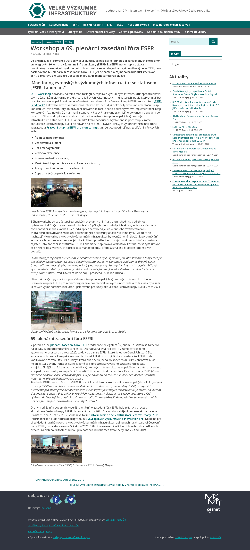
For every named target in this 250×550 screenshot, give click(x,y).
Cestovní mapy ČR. (115, 519)
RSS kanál (46, 508)
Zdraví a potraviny (131, 32)
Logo (49, 531)
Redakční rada (36, 531)
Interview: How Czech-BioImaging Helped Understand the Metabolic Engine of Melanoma (196, 172)
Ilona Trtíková (52, 53)
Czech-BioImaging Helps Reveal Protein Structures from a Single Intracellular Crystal (194, 93)
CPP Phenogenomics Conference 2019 (58, 479)
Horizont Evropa (138, 25)
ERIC (110, 25)
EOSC (120, 25)
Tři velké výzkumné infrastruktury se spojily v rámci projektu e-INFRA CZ (116, 485)
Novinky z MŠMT (53, 42)
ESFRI (76, 25)
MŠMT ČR (215, 537)
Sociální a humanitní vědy (163, 32)
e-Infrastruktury (195, 32)
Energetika (75, 32)
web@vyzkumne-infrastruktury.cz (71, 537)
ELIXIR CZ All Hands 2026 (184, 126)
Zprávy (68, 42)
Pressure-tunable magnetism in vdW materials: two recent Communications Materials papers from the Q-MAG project (196, 184)
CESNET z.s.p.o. (183, 537)
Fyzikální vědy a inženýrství (46, 32)
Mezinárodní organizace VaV (171, 25)
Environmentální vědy (100, 32)
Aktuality (36, 42)
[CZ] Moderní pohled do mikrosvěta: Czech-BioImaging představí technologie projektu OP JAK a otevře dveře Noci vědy (195, 105)
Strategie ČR (36, 25)
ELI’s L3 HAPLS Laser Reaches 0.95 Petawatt (194, 83)
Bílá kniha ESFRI (93, 25)
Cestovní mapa (59, 25)
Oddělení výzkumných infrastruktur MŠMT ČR (53, 525)
